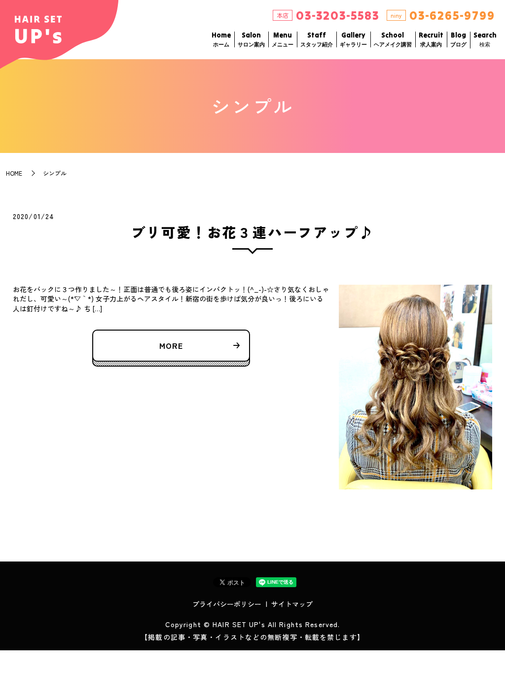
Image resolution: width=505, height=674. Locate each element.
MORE (171, 345)
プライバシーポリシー (226, 604)
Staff (316, 39)
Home (221, 39)
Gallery (353, 39)
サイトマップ (292, 604)
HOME (14, 173)
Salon (251, 39)
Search (485, 39)
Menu (282, 39)
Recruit (431, 39)
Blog (458, 39)
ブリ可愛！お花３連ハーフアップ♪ (252, 232)
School (393, 39)
